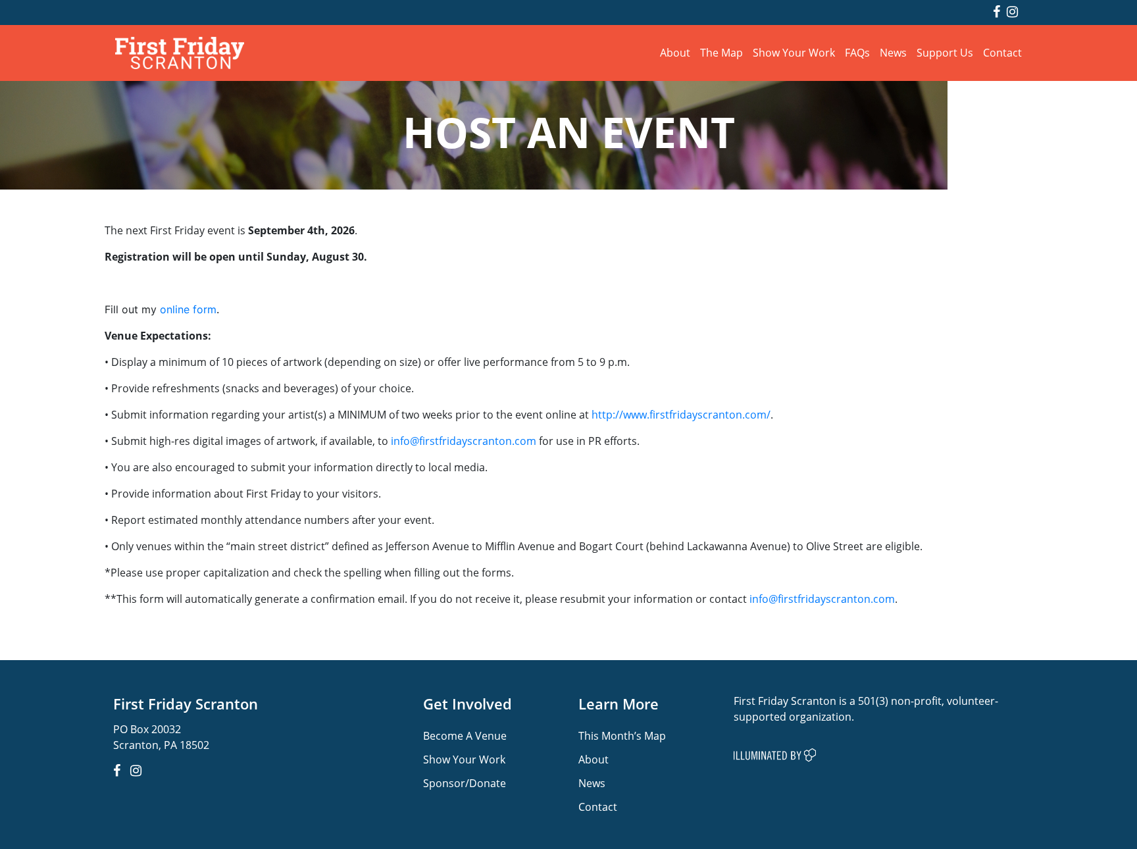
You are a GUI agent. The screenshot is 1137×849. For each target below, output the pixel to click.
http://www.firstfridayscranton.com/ (681, 414)
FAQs (857, 52)
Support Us (945, 52)
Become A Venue (465, 735)
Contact (1002, 52)
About (675, 52)
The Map (721, 52)
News (893, 52)
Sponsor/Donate (464, 783)
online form (188, 309)
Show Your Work (794, 52)
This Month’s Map (622, 735)
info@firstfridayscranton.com (463, 441)
